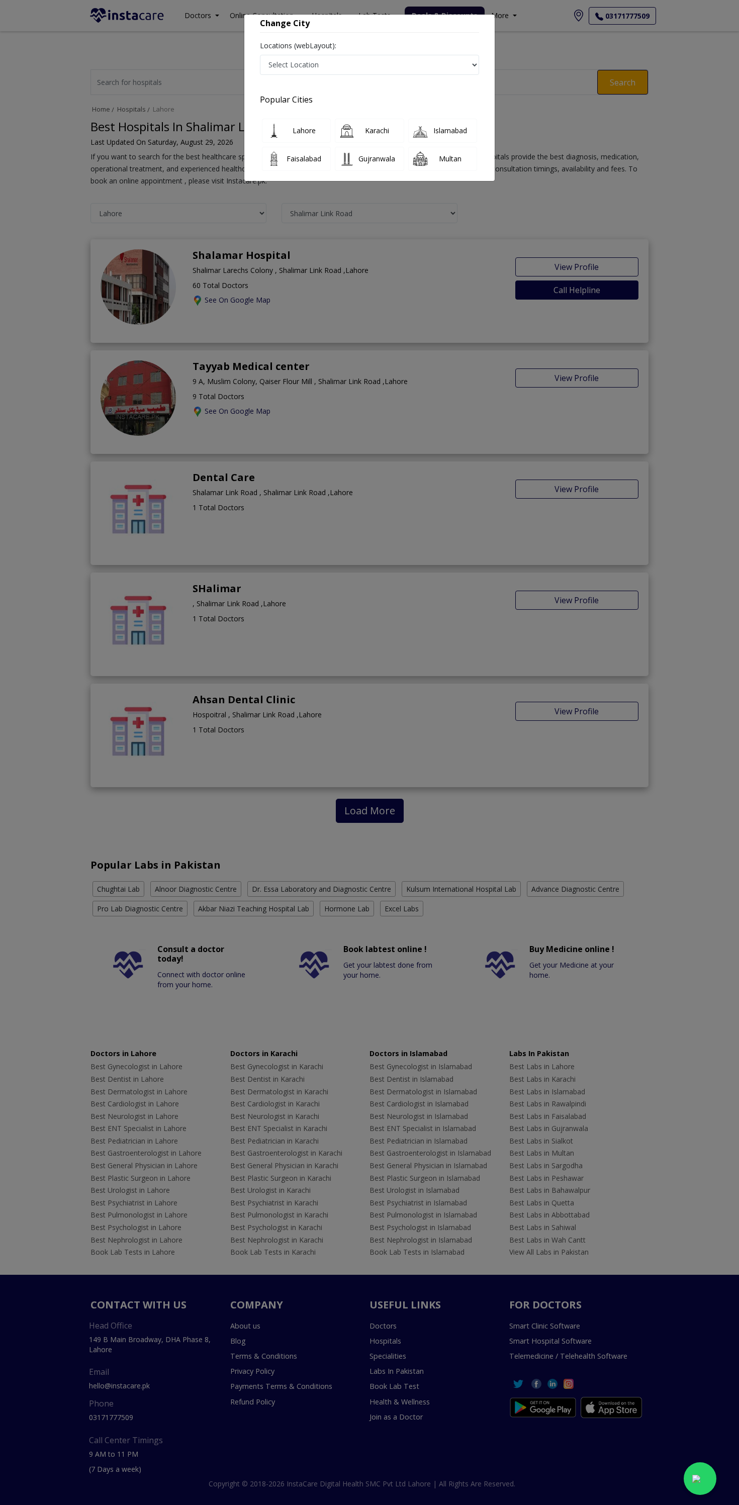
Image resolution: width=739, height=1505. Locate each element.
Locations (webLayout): (298, 45)
